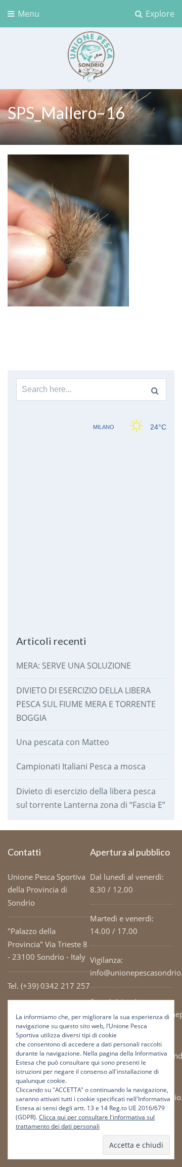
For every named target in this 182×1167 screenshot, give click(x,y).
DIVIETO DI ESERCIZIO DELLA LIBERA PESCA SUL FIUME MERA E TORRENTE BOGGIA (86, 704)
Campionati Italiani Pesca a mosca (81, 766)
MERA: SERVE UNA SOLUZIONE (73, 665)
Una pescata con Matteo (62, 742)
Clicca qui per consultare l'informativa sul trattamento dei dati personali (85, 1122)
